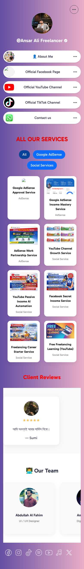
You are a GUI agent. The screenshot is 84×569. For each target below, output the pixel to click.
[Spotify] (38, 552)
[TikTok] (28, 552)
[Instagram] (18, 552)
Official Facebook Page (42, 72)
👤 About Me (43, 56)
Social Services (42, 165)
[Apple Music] (59, 552)
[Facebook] (8, 552)
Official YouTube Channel (43, 87)
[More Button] (74, 9)
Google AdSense (49, 154)
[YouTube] (48, 552)
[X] (69, 552)
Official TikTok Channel (42, 102)
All (24, 154)
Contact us (42, 118)
